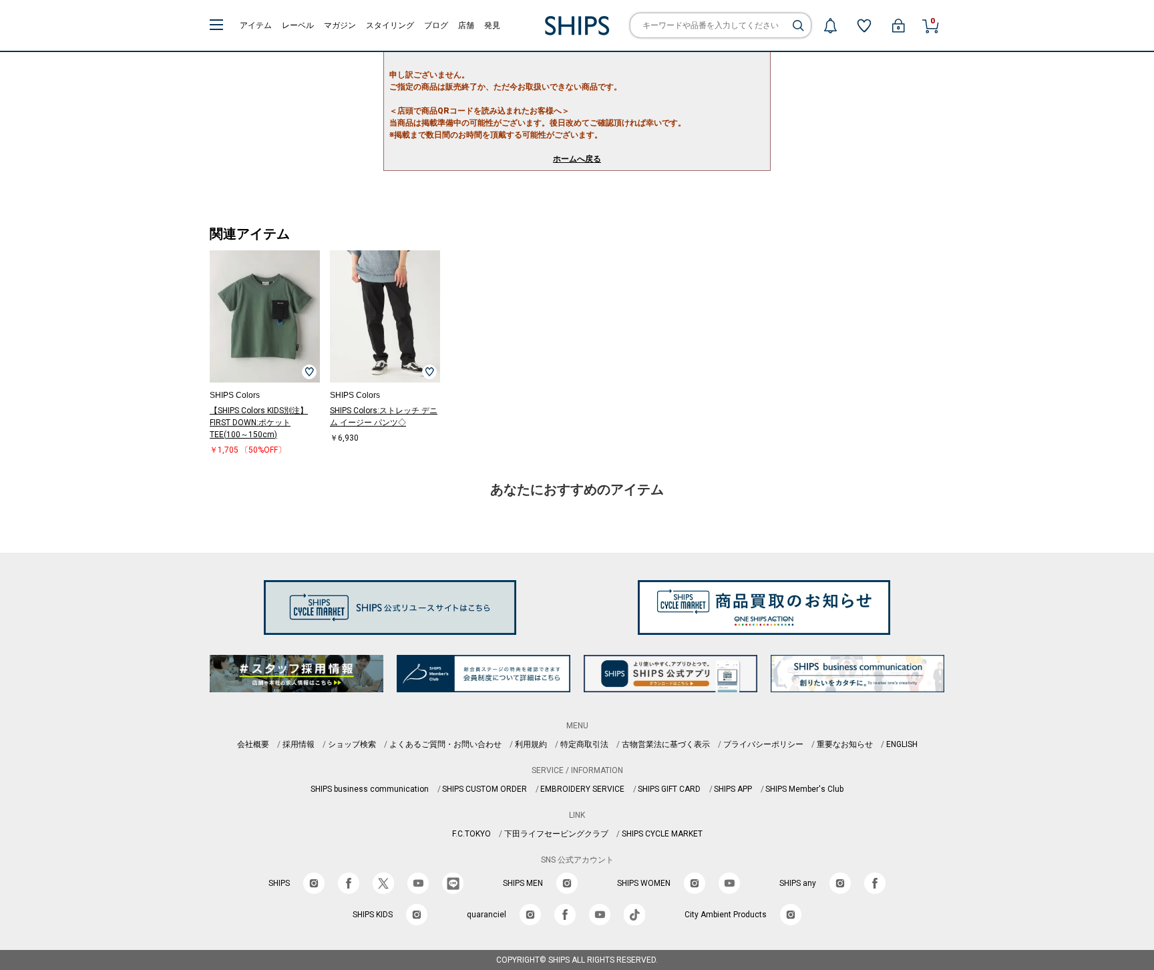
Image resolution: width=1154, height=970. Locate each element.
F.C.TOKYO (471, 833)
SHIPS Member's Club (804, 789)
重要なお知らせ (845, 744)
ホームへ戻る (577, 159)
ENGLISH (902, 744)
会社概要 (253, 744)
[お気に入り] (864, 25)
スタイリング (390, 25)
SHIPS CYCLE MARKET (662, 833)
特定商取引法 (584, 744)
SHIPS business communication (370, 789)
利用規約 (531, 744)
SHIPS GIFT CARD (669, 789)
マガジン (340, 25)
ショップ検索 (352, 744)
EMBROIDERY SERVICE (582, 789)
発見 (492, 25)
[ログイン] (898, 25)
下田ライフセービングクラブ (556, 833)
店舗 (466, 25)
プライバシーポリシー (763, 744)
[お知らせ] (830, 25)
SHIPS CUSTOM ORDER (484, 789)
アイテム (256, 25)
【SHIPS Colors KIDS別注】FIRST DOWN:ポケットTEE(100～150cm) (259, 422)
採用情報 (298, 744)
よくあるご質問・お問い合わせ (445, 744)
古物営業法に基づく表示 (666, 744)
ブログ (436, 25)
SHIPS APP (733, 789)
